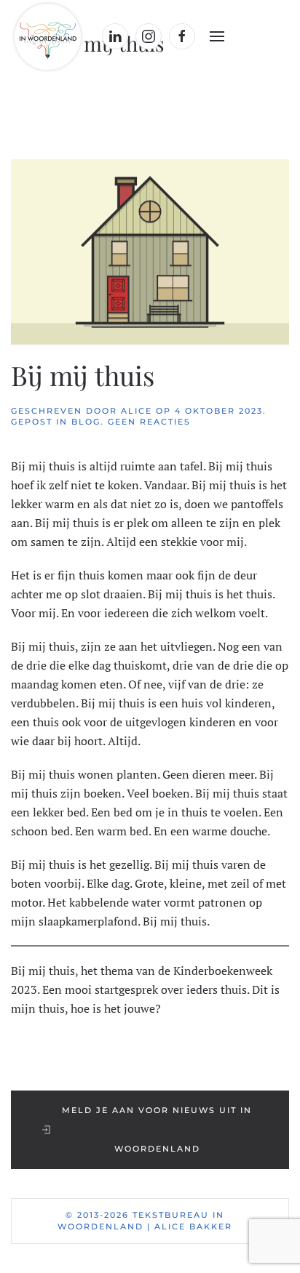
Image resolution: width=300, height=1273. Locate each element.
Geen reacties (149, 422)
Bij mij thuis (82, 375)
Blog (85, 422)
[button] (217, 36)
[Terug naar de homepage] (49, 36)
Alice (136, 411)
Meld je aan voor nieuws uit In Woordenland (157, 1129)
